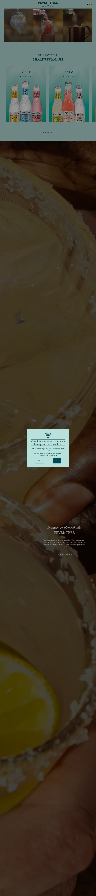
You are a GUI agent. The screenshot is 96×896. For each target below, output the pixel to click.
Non (39, 461)
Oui (57, 461)
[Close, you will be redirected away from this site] (65, 431)
